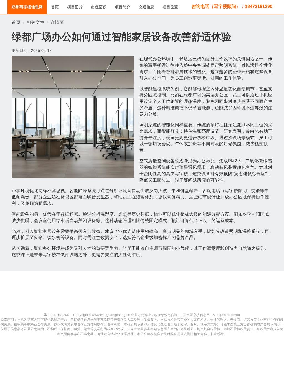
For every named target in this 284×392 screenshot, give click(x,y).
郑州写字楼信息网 (27, 7)
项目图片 (75, 7)
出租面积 (98, 7)
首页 (55, 7)
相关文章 (35, 22)
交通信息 (146, 7)
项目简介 (122, 7)
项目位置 (170, 7)
